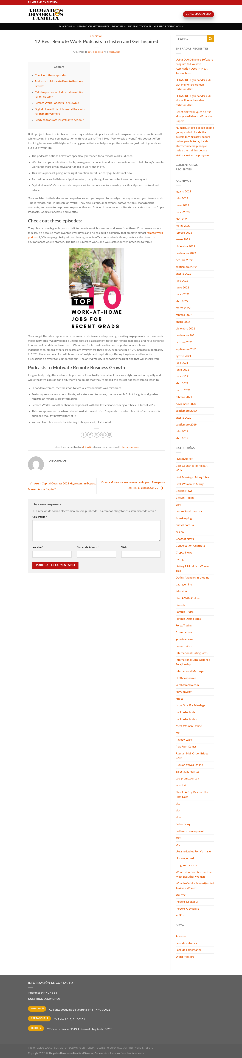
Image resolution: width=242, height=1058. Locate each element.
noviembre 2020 (186, 404)
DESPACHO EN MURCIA (82, 1048)
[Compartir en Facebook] (84, 435)
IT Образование (186, 678)
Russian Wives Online (189, 764)
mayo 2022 (183, 294)
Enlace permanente (129, 447)
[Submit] (210, 38)
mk (177, 733)
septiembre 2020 (186, 410)
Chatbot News (185, 539)
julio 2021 (182, 362)
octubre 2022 (184, 260)
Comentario (39, 517)
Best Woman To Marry (190, 484)
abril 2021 (182, 383)
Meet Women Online (189, 726)
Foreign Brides (184, 611)
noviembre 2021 (186, 335)
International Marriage (190, 671)
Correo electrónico (88, 547)
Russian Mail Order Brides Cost (192, 756)
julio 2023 (182, 198)
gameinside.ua (184, 639)
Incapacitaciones (139, 27)
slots (179, 817)
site (178, 803)
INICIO (31, 1048)
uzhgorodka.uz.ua (187, 865)
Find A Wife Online (187, 598)
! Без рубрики (184, 458)
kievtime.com (184, 691)
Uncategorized (185, 858)
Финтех (180, 895)
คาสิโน (180, 915)
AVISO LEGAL (44, 1048)
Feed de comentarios (188, 949)
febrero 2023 (184, 232)
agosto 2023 (183, 191)
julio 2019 (182, 431)
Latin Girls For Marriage (190, 705)
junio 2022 (182, 287)
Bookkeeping (184, 518)
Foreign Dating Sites (188, 618)
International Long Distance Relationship (193, 662)
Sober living (183, 824)
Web (123, 547)
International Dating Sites (191, 653)
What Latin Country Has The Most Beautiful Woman (194, 874)
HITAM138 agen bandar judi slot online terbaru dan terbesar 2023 (193, 85)
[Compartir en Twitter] (90, 435)
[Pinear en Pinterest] (103, 435)
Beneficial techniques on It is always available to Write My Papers (194, 116)
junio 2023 (182, 205)
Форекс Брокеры (187, 901)
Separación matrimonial (93, 27)
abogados (114, 52)
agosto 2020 (183, 417)
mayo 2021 (183, 376)
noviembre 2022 (186, 253)
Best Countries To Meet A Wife (191, 468)
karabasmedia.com (187, 685)
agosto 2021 (183, 356)
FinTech (180, 605)
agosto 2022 (183, 273)
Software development (190, 831)
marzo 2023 (183, 225)
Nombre (37, 547)
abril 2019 (182, 438)
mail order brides (186, 719)
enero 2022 (183, 321)
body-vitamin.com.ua (189, 511)
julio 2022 (182, 280)
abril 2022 (182, 301)
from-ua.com (184, 632)
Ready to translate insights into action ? (59, 120)
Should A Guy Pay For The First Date (192, 794)
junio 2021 (182, 369)
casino (180, 532)
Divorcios (65, 27)
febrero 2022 (184, 314)
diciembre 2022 (185, 246)
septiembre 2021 (186, 349)
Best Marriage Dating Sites (192, 477)
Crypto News (184, 552)
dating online (184, 584)
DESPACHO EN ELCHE (141, 1048)
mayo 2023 (183, 212)
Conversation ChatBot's (190, 545)
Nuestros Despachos (167, 27)
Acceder (181, 936)
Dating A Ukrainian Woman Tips (193, 568)
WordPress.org (185, 956)
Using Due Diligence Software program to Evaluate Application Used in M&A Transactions (194, 66)
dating (180, 559)
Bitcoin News (184, 490)
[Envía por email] (97, 435)
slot (178, 810)
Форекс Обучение (187, 908)
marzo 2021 (183, 390)
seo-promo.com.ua (187, 778)
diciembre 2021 (185, 328)
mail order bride (185, 712)
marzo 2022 (183, 308)
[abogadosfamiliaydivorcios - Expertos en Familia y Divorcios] (45, 14)
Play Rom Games (186, 746)
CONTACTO (60, 1048)
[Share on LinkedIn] (109, 435)
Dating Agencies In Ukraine (192, 577)
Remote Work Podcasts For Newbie (57, 103)
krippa (180, 698)
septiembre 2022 (186, 267)
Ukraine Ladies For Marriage (193, 851)
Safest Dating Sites (187, 771)
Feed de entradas (186, 943)
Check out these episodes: (51, 75)
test (178, 837)
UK (178, 844)
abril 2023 (182, 219)
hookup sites (184, 646)
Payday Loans (184, 739)
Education (96, 36)
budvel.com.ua (185, 525)
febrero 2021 (184, 397)
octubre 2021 (184, 342)
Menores (117, 27)
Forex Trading (184, 625)
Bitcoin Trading (185, 497)
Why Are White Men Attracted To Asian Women (195, 886)
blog (178, 504)
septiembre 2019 (186, 424)
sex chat (181, 785)
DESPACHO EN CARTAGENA (112, 1048)
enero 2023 (183, 239)
